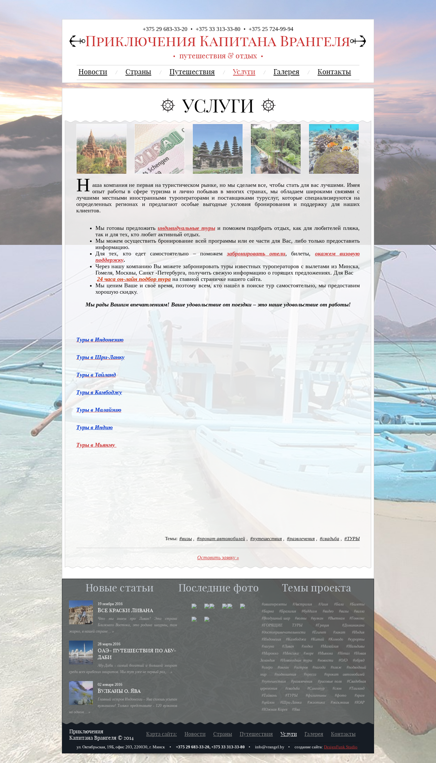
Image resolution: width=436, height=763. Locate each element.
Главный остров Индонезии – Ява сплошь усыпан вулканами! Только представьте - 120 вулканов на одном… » (123, 705)
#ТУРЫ (352, 538)
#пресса (310, 674)
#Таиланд (357, 688)
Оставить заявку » (218, 557)
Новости (93, 71)
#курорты (356, 639)
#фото (340, 695)
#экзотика (316, 702)
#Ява (296, 709)
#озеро (267, 667)
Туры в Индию (94, 427)
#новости (325, 660)
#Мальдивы (355, 646)
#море (308, 653)
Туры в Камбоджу (99, 392)
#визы (185, 538)
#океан (283, 667)
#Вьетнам (336, 618)
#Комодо (335, 639)
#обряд (359, 660)
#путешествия (266, 538)
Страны (138, 71)
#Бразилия (287, 611)
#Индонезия (271, 639)
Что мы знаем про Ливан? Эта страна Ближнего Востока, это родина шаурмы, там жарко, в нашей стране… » (123, 625)
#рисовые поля (330, 681)
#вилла (359, 611)
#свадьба (329, 538)
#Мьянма (325, 653)
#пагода (319, 667)
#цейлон (268, 702)
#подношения (285, 674)
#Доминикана (353, 625)
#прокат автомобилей (221, 538)
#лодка (307, 646)
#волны (300, 618)
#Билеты (357, 604)
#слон (337, 688)
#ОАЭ (343, 660)
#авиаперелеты (274, 604)
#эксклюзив (340, 702)
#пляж (336, 667)
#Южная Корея (275, 709)
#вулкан (317, 618)
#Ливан (288, 646)
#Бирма (268, 611)
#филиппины (316, 695)
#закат (339, 632)
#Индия (358, 632)
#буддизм (309, 611)
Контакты (334, 71)
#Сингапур (316, 688)
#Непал (344, 653)
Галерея (286, 71)
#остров (301, 667)
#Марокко (270, 653)
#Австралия (302, 604)
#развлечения (301, 538)
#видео (328, 611)
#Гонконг (357, 618)
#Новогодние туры (296, 660)
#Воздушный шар (276, 618)
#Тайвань (269, 695)
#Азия (323, 604)
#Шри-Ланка (291, 702)
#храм (360, 695)
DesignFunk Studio (340, 747)
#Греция (322, 625)
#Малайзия (330, 646)
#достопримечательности (283, 632)
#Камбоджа (296, 639)
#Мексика (291, 653)
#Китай (317, 639)
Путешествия (192, 71)
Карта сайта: (161, 734)
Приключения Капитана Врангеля (217, 41)
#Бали (339, 604)
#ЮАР (360, 702)
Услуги (244, 71)
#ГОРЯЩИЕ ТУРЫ (282, 625)
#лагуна (268, 646)
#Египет (319, 632)
